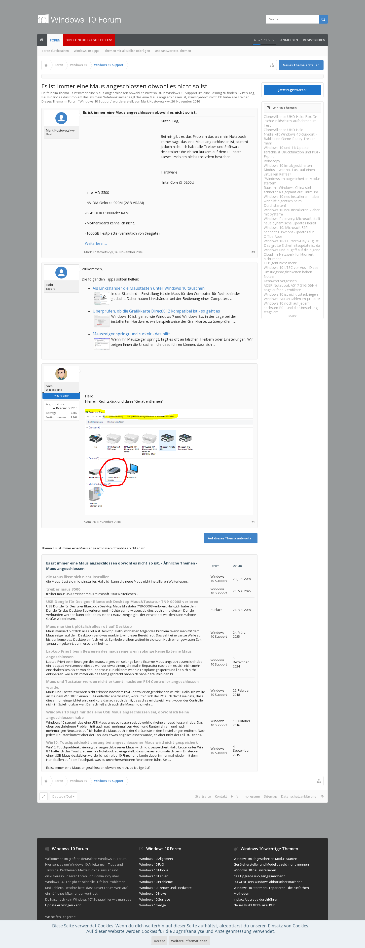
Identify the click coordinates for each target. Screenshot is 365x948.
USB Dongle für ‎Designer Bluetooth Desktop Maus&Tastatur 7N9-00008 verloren (122, 601)
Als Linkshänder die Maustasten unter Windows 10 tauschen (149, 288)
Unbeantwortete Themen (173, 51)
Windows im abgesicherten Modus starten (265, 858)
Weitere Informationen (189, 941)
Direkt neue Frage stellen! (89, 40)
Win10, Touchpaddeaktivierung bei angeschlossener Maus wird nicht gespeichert (122, 742)
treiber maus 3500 (63, 589)
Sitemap (270, 796)
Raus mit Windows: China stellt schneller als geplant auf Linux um (291, 189)
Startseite (203, 796)
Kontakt (221, 796)
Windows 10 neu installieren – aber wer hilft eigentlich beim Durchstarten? (292, 201)
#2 (253, 522)
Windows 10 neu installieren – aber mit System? (292, 212)
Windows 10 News (153, 893)
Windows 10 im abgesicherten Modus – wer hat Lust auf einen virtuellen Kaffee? (289, 170)
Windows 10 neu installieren (255, 870)
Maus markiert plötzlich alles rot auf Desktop (89, 626)
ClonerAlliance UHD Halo (283, 129)
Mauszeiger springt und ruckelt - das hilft (131, 334)
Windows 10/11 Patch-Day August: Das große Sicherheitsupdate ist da (292, 243)
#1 (253, 252)
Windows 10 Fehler (153, 876)
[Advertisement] (122, 149)
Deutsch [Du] (62, 796)
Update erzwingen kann (63, 905)
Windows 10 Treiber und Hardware (165, 887)
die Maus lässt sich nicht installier (77, 576)
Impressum (251, 796)
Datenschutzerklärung (299, 796)
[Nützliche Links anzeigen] (272, 65)
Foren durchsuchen (55, 51)
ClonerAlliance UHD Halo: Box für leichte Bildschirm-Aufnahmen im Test (290, 121)
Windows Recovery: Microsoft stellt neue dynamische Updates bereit (292, 220)
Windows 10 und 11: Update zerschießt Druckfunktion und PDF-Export (292, 152)
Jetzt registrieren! (292, 90)
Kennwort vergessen (280, 281)
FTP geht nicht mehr (280, 263)
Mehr (292, 316)
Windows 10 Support (95, 101)
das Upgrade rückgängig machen (258, 876)
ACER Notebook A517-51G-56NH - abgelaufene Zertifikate (291, 287)
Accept (159, 941)
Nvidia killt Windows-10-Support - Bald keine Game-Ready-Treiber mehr (290, 138)
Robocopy (272, 161)
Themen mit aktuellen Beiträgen (127, 51)
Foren (55, 40)
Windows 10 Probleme (156, 881)
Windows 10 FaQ (151, 864)
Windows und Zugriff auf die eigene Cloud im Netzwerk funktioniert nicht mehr (292, 254)
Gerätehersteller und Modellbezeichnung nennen (271, 864)
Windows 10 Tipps (86, 51)
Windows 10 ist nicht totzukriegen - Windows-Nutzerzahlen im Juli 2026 (292, 296)
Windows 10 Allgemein (156, 858)
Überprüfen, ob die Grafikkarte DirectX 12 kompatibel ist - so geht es (156, 311)
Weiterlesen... (96, 243)
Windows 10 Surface (154, 899)
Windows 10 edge (152, 905)
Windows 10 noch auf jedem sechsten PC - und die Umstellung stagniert (291, 308)
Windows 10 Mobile (153, 870)
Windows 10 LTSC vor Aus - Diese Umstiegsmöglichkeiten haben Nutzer (291, 272)
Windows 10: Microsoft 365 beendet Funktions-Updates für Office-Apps (289, 232)
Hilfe (235, 796)
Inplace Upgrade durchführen (256, 899)
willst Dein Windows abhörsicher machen (269, 881)
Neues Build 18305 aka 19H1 (255, 905)
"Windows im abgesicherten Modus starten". (292, 180)
